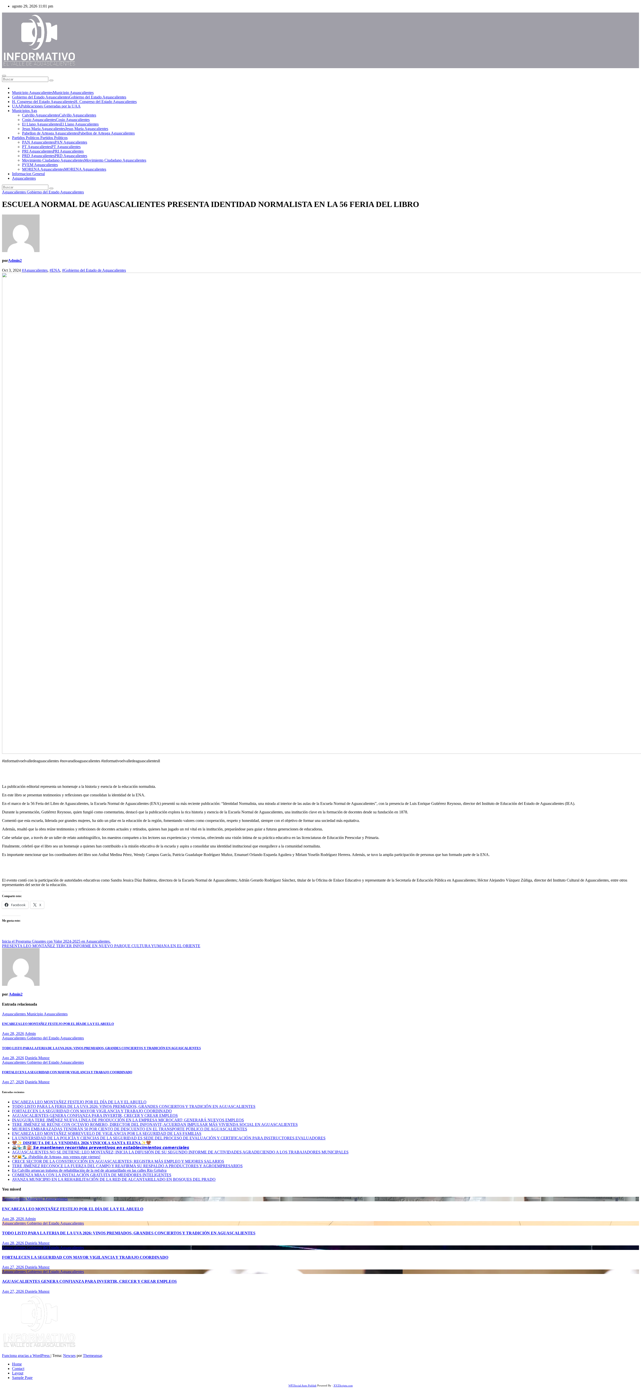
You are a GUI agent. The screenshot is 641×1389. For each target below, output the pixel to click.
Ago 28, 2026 (13, 1033)
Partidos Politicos (40, 138)
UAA (46, 106)
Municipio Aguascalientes (53, 92)
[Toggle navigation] (4, 75)
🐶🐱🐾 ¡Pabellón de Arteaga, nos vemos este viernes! (56, 1157)
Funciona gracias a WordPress (26, 1355)
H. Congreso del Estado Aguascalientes (74, 101)
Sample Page (22, 1377)
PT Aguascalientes (51, 147)
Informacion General (28, 174)
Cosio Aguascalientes (56, 120)
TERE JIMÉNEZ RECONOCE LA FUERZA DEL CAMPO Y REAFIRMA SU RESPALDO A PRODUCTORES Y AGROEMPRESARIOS (127, 1166)
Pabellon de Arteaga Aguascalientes (78, 133)
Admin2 (15, 260)
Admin (30, 1033)
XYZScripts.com (343, 1385)
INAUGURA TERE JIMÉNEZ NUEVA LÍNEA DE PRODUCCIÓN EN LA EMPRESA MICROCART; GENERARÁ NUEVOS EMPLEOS (128, 1120)
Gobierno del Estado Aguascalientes (69, 97)
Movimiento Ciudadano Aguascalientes (84, 160)
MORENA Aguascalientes (64, 169)
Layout (17, 1373)
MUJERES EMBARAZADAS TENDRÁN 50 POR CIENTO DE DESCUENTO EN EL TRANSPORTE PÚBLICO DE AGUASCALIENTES (129, 1129)
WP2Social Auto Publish (302, 1385)
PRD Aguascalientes (54, 156)
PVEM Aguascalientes (40, 165)
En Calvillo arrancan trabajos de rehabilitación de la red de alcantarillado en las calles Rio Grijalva (89, 1170)
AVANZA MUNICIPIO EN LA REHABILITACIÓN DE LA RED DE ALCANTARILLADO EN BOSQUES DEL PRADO (114, 1179)
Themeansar (92, 1355)
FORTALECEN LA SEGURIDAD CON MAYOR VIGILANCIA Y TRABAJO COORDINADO (67, 1072)
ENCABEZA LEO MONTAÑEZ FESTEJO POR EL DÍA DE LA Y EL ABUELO (58, 1024)
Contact (18, 1368)
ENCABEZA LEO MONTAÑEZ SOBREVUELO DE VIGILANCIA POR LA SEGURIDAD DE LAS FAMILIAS (106, 1133)
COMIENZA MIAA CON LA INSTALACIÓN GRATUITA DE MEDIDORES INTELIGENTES (91, 1175)
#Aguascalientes (35, 270)
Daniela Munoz (37, 1058)
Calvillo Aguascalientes (59, 115)
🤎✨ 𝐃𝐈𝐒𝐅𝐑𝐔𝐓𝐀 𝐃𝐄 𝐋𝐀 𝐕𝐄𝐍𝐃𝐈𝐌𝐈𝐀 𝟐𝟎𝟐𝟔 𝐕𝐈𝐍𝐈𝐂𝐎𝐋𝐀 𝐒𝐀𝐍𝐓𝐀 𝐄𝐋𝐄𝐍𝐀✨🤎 (81, 1143)
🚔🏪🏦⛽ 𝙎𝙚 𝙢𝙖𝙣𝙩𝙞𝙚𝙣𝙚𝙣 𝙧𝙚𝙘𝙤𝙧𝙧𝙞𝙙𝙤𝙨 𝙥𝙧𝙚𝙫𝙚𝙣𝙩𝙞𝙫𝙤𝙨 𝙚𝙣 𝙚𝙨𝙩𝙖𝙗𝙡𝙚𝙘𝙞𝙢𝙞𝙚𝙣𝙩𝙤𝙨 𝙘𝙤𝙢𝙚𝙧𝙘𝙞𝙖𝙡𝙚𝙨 (100, 1147)
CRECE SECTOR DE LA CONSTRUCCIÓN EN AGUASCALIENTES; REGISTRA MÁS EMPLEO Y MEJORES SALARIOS (118, 1161)
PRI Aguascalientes (53, 151)
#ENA (55, 270)
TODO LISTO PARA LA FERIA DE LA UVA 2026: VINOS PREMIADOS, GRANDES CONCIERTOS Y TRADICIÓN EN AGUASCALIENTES (101, 1048)
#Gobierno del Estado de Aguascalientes (94, 270)
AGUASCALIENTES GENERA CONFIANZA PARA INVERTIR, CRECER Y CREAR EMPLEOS (95, 1115)
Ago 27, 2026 (13, 1082)
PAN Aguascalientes (54, 142)
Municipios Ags (24, 111)
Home (17, 1364)
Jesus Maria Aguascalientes (65, 129)
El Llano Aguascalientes (60, 124)
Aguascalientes (24, 178)
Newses (69, 1355)
